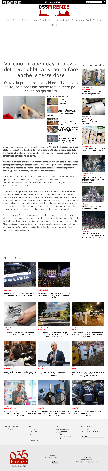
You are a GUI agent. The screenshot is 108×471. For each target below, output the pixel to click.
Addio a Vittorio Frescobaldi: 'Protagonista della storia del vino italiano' (54, 374)
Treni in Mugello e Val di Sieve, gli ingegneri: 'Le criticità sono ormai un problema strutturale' (54, 334)
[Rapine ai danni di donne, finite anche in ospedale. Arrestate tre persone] (20, 274)
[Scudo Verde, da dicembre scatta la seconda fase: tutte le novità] (93, 77)
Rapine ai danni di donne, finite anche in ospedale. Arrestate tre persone (20, 294)
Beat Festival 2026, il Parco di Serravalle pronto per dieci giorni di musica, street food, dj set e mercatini (88, 374)
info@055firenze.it (61, 431)
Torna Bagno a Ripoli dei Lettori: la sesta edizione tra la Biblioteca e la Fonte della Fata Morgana (20, 413)
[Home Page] (54, 10)
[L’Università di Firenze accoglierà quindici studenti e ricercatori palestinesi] (20, 353)
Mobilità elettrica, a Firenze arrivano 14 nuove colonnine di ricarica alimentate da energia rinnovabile (54, 413)
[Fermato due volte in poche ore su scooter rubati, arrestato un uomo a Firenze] (88, 392)
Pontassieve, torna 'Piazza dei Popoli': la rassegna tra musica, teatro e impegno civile (54, 295)
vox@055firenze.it (61, 438)
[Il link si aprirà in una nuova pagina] (55, 462)
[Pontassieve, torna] (54, 274)
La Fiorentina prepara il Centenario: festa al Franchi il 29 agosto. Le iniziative (93, 235)
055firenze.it (87, 457)
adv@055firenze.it (61, 435)
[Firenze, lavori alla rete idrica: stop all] (20, 314)
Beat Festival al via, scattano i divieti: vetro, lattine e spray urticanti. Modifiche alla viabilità (88, 334)
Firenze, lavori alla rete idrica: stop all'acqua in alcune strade (20, 333)
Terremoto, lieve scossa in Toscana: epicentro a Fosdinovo (92, 121)
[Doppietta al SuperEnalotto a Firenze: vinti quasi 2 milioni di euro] (93, 135)
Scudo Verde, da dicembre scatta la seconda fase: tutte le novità (92, 93)
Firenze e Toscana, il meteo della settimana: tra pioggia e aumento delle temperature (93, 180)
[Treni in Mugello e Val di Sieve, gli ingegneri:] (54, 314)
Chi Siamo (85, 436)
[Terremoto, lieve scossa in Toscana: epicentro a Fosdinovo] (93, 106)
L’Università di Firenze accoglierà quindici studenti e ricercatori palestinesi (20, 373)
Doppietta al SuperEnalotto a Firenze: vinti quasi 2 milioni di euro (93, 150)
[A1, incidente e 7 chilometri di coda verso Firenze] (93, 194)
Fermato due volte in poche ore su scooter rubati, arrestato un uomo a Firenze (88, 413)
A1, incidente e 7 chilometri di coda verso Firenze (92, 208)
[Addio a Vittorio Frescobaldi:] (54, 353)
